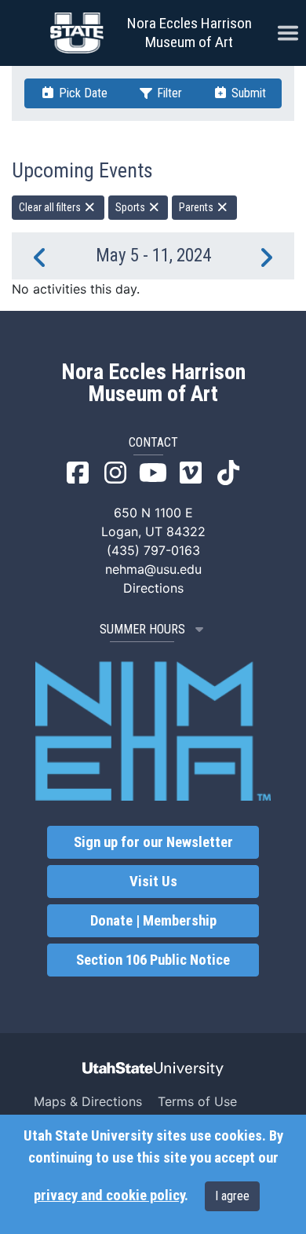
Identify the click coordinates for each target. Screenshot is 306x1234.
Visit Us (153, 881)
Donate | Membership (153, 920)
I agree (232, 1195)
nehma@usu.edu (153, 569)
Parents (197, 207)
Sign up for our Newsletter (153, 842)
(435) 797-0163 (153, 550)
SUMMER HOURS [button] (142, 629)
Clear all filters (51, 207)
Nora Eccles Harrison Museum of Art (189, 32)
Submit (247, 93)
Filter (168, 93)
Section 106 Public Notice (153, 960)
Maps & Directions (88, 1101)
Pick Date (81, 93)
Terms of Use (197, 1101)
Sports (131, 207)
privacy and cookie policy (109, 1195)
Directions (153, 588)
